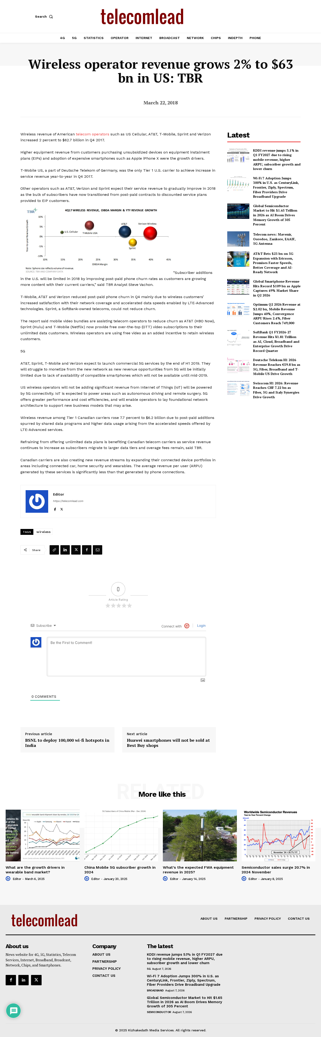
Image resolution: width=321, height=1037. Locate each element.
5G (148, 968)
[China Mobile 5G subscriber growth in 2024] (121, 835)
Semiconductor (159, 1012)
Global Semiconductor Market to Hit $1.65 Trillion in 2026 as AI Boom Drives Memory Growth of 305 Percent (275, 215)
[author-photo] (9, 878)
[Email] (97, 550)
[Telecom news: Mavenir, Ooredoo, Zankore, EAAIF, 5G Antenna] (238, 239)
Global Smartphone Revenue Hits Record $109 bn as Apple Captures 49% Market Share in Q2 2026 (277, 288)
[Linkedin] (65, 550)
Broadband (155, 990)
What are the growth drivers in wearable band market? (35, 869)
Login (201, 625)
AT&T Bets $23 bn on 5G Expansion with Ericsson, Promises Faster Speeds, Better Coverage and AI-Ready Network (273, 262)
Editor (58, 494)
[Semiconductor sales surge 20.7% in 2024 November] (279, 835)
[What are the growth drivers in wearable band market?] (43, 835)
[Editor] (37, 501)
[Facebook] (55, 508)
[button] (45, 16)
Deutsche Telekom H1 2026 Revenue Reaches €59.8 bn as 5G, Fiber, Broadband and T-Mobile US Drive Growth (276, 367)
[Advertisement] (264, 436)
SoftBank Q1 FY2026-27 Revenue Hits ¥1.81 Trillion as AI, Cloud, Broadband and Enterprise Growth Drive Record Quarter (276, 341)
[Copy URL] (54, 550)
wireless (43, 532)
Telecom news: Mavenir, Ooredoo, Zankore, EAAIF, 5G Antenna (274, 239)
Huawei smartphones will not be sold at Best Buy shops (168, 743)
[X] (61, 508)
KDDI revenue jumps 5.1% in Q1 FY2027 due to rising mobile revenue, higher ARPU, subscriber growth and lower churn (277, 159)
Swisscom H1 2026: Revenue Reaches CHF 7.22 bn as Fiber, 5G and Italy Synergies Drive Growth (276, 390)
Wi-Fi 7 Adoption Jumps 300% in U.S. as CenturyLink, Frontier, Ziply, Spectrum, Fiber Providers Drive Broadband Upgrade (276, 187)
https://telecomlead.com (68, 501)
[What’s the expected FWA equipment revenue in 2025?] (200, 835)
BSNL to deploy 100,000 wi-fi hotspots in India (67, 743)
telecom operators (92, 134)
